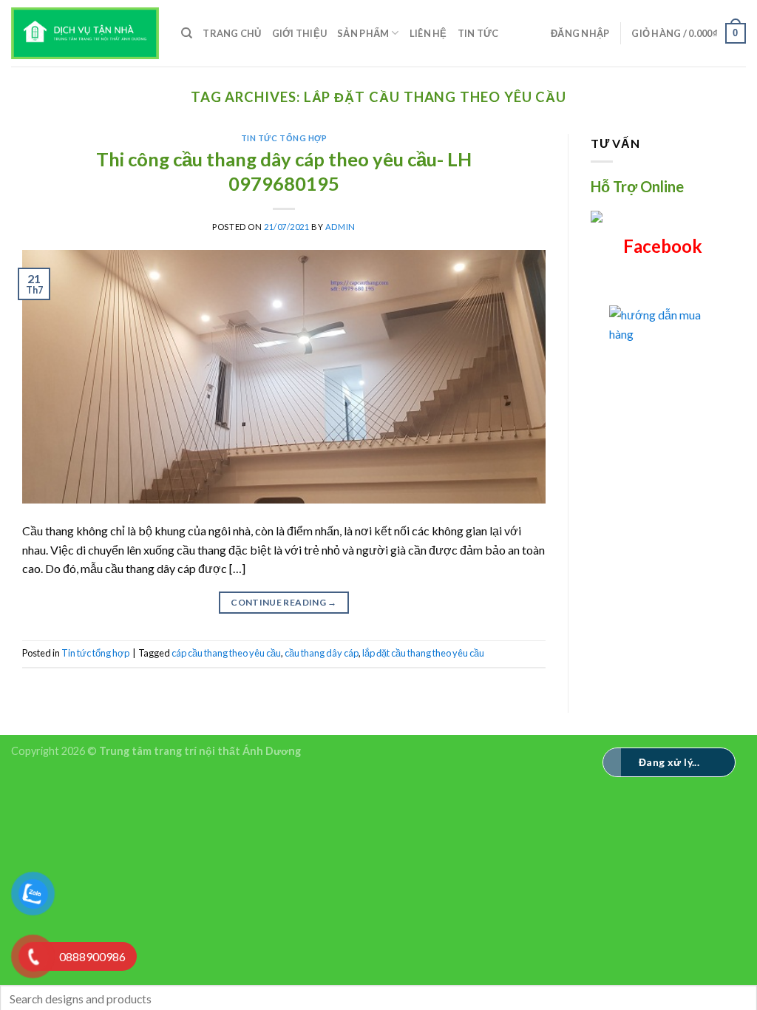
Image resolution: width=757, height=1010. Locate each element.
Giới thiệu (299, 33)
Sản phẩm (363, 33)
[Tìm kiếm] (186, 33)
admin (340, 226)
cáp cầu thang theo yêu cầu (226, 653)
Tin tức (478, 33)
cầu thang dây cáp (322, 653)
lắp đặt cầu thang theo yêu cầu (423, 653)
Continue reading (284, 602)
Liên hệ (428, 33)
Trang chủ (232, 33)
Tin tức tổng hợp (284, 138)
